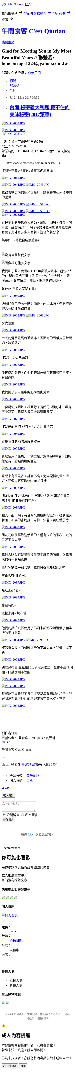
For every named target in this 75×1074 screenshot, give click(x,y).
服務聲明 (43, 1018)
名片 (13, 90)
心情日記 (34, 73)
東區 (29, 780)
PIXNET (18, 1014)
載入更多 (8, 795)
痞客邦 (26, 764)
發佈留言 (8, 819)
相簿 (13, 81)
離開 (23, 1066)
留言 (35, 764)
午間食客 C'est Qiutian (33, 31)
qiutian (6, 741)
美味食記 (32, 775)
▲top (5, 787)
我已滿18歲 (9, 1066)
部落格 (14, 85)
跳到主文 (8, 42)
